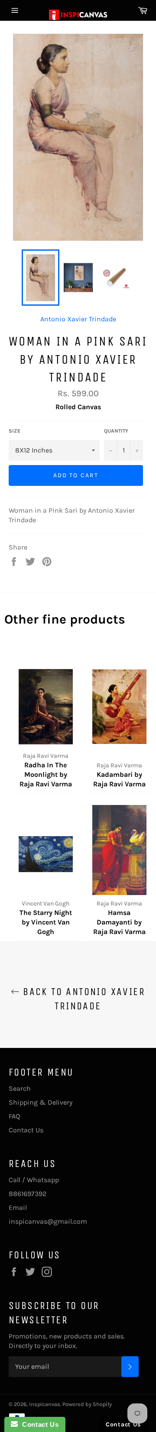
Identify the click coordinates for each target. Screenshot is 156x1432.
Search (20, 1088)
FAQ (14, 1116)
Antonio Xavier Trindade (78, 319)
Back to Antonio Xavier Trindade (82, 999)
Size (14, 431)
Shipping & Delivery (40, 1102)
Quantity (116, 431)
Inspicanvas (44, 1404)
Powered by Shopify (87, 1404)
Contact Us (26, 1130)
